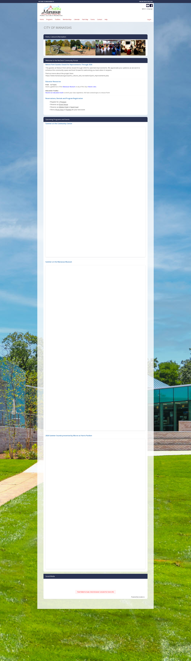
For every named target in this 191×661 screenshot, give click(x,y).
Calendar (77, 19)
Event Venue (63, 104)
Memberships (67, 19)
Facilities (57, 19)
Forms (93, 19)
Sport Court (74, 107)
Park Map (85, 19)
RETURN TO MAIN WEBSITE (46, 1)
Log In (149, 19)
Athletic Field (63, 107)
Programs (49, 19)
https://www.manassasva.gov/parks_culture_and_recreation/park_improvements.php (77, 76)
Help (106, 19)
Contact (99, 19)
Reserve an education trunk (54, 93)
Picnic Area (60, 110)
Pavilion (69, 110)
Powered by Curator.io (138, 597)
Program (63, 102)
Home (42, 19)
